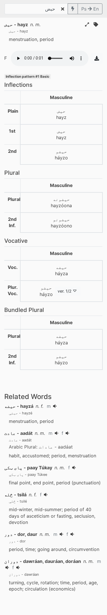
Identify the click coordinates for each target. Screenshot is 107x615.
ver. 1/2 (64, 291)
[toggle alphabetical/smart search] (73, 8)
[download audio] (97, 58)
